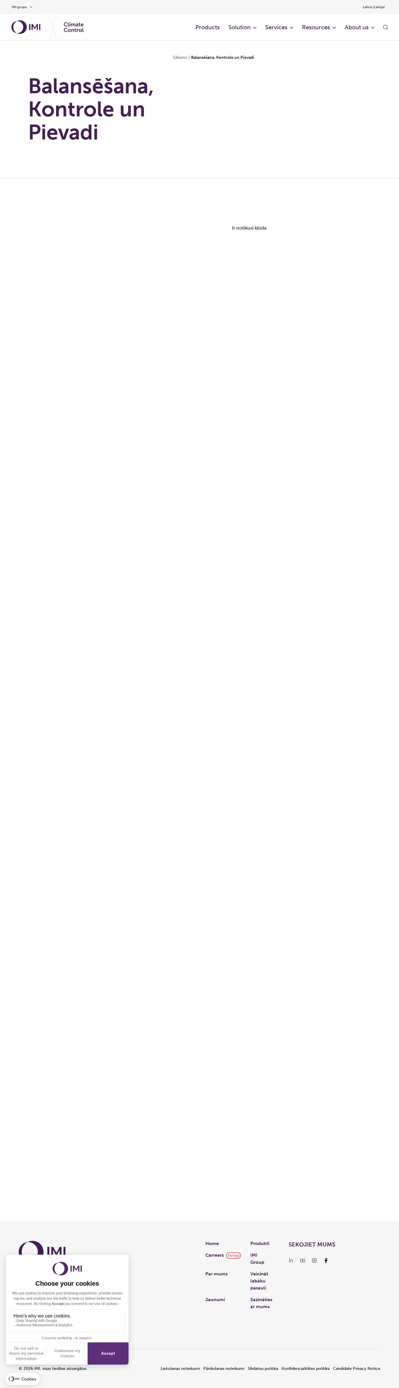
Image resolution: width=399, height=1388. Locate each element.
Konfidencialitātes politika (305, 1368)
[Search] (385, 27)
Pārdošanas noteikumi (223, 1368)
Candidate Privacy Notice (356, 1368)
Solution (239, 27)
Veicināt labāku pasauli (259, 1281)
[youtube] (302, 1260)
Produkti (259, 1243)
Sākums (180, 57)
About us (357, 27)
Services (276, 27)
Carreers (214, 1255)
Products (207, 27)
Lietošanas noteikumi (180, 1368)
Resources (316, 27)
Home (212, 1243)
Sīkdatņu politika (263, 1368)
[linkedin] (291, 1260)
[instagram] (314, 1260)
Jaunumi (215, 1299)
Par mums (216, 1274)
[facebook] (326, 1260)
